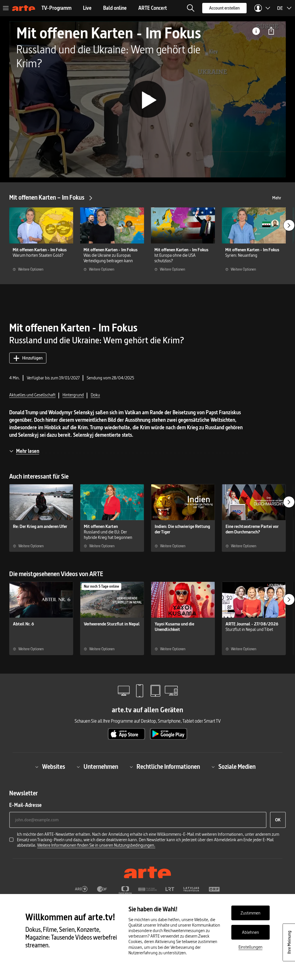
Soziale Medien (237, 767)
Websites (53, 767)
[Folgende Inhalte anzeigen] (289, 225)
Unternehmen (101, 767)
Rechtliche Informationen (168, 767)
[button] (191, 8)
